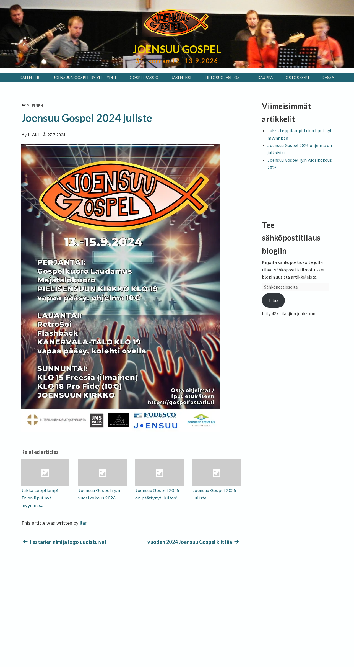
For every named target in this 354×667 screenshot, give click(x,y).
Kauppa (265, 77)
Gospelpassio (144, 77)
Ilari (33, 134)
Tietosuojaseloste (224, 77)
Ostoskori (297, 77)
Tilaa (274, 300)
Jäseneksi (181, 77)
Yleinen (35, 105)
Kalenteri (30, 77)
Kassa (328, 77)
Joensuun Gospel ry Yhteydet (85, 77)
